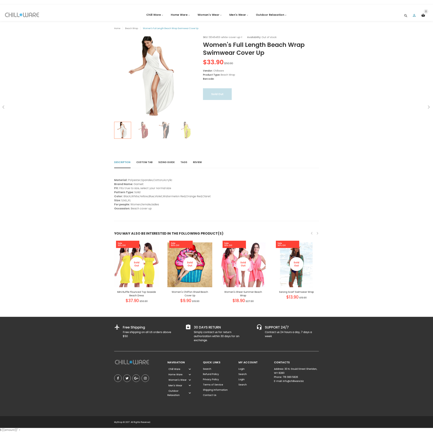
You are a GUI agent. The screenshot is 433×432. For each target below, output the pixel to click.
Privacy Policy (211, 379)
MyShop (118, 422)
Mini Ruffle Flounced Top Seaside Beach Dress (136, 293)
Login (241, 369)
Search (207, 369)
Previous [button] (118, 130)
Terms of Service (213, 384)
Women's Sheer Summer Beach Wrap (243, 293)
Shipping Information (215, 390)
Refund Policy (211, 374)
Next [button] (190, 130)
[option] (122, 130)
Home (117, 28)
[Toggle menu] (190, 369)
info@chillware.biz (293, 381)
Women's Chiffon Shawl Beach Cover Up (190, 293)
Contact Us (209, 395)
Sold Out (217, 94)
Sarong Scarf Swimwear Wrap (296, 292)
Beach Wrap (131, 28)
